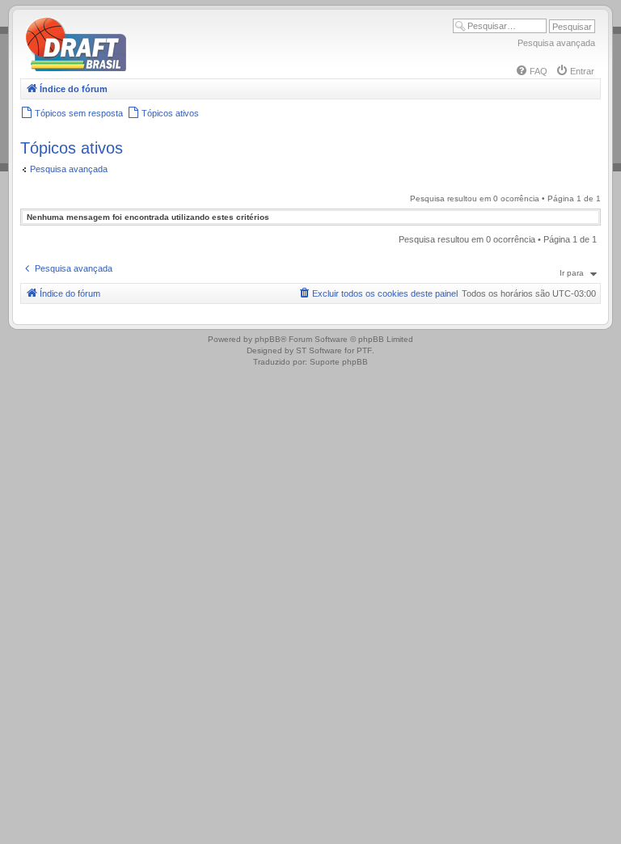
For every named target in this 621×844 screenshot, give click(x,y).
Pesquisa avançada (556, 43)
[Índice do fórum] (145, 68)
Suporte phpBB (339, 361)
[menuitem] (531, 71)
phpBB (268, 339)
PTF (364, 350)
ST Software (319, 350)
